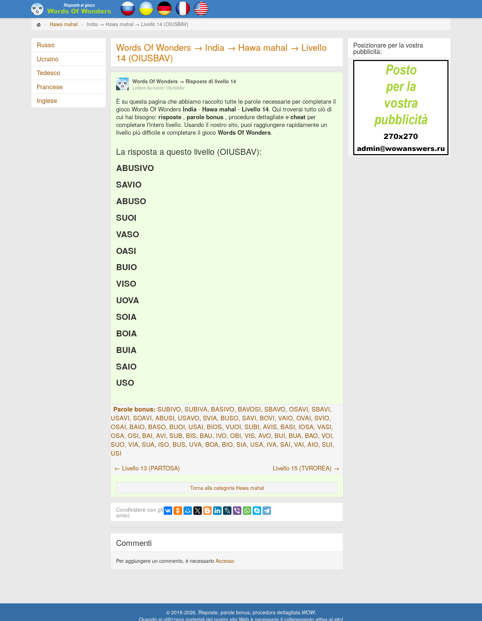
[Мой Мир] (187, 510)
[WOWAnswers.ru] (71, 9)
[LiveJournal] (227, 510)
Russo (46, 44)
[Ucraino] (146, 7)
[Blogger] (207, 510)
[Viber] (237, 510)
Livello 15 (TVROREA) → (306, 468)
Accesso (225, 560)
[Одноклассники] (178, 510)
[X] (197, 510)
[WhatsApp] (247, 510)
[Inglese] (201, 7)
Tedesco (48, 72)
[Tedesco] (164, 7)
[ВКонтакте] (168, 510)
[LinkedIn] (217, 510)
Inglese (47, 100)
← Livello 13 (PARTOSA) (147, 468)
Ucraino (48, 58)
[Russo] (127, 7)
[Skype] (257, 510)
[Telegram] (267, 510)
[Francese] (182, 7)
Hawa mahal (64, 24)
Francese (50, 86)
